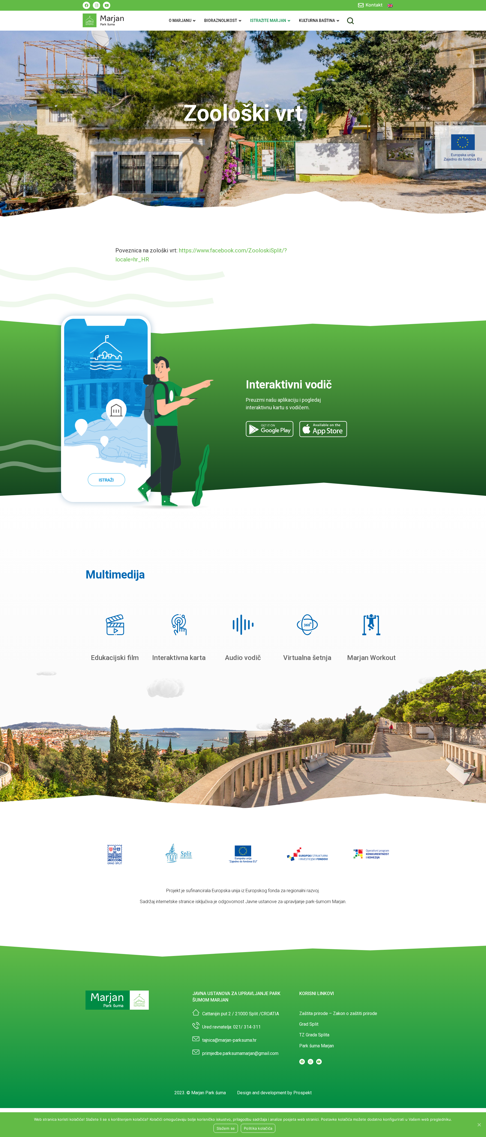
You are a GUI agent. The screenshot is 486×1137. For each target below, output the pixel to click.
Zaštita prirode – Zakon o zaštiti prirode (338, 1013)
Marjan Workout (371, 658)
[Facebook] (86, 5)
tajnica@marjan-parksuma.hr (229, 1040)
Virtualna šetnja (307, 658)
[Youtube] (106, 5)
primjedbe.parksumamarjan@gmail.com (240, 1053)
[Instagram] (96, 5)
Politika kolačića (258, 1128)
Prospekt (302, 1092)
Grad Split (308, 1024)
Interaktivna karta (179, 658)
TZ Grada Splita (314, 1034)
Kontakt (374, 5)
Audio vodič (243, 658)
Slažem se (226, 1128)
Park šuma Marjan (316, 1045)
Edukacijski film (115, 658)
